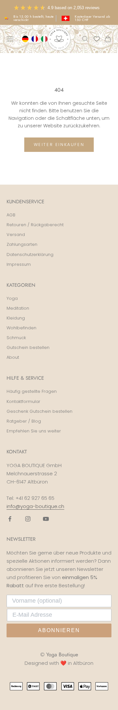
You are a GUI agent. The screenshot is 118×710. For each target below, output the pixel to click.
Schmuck (16, 338)
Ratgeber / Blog (24, 421)
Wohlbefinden (21, 328)
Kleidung (16, 318)
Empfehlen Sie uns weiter (34, 431)
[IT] (45, 39)
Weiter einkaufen (59, 144)
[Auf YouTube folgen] (46, 519)
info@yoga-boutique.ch (35, 506)
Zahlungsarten (22, 244)
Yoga (12, 298)
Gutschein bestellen (28, 347)
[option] (35, 39)
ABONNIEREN (59, 630)
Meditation (18, 308)
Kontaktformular (23, 401)
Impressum (19, 264)
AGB (11, 215)
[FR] (35, 39)
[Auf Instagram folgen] (28, 519)
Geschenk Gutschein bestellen (39, 411)
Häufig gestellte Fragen (32, 391)
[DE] (26, 39)
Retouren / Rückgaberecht (35, 225)
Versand (16, 234)
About (13, 357)
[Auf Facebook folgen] (10, 519)
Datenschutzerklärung (30, 254)
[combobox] (26, 39)
